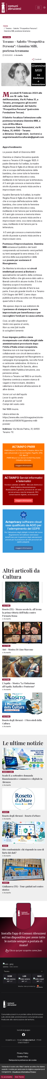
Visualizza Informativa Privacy (24, 1072)
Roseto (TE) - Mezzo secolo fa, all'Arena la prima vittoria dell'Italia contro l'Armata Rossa (22, 612)
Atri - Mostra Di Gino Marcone (17, 649)
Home (5, 26)
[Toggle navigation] (38, 7)
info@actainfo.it (28, 1040)
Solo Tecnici (19, 1077)
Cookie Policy (22, 1057)
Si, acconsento (6, 1077)
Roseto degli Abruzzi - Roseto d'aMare (21, 815)
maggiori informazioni (23, 465)
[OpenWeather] (39, 986)
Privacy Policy (22, 1053)
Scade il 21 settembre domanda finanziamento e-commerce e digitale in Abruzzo (22, 778)
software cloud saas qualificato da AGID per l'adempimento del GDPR (23, 525)
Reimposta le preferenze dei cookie (23, 1060)
